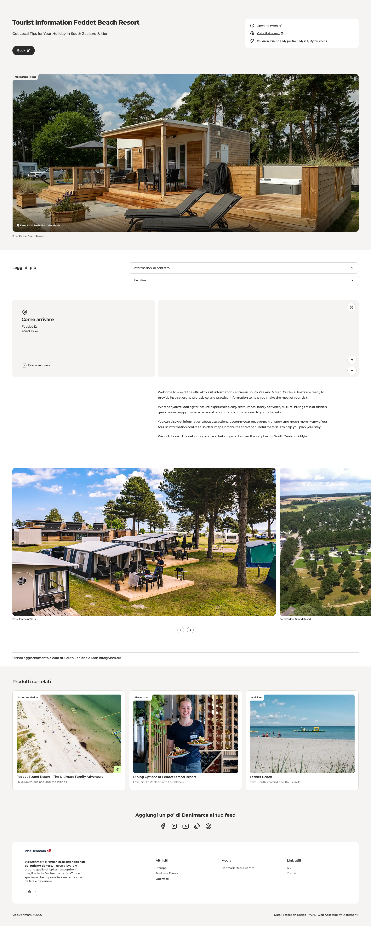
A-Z (289, 868)
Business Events (167, 873)
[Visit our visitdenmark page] (185, 826)
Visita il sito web (268, 33)
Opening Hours (267, 25)
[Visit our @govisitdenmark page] (197, 826)
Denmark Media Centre (237, 868)
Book (21, 50)
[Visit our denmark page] (162, 826)
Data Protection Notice (290, 915)
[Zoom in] (352, 359)
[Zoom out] (352, 370)
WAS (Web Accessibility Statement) (334, 915)
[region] (258, 338)
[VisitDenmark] (38, 851)
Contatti (292, 873)
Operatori (162, 879)
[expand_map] (351, 307)
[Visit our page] (174, 826)
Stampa (161, 868)
